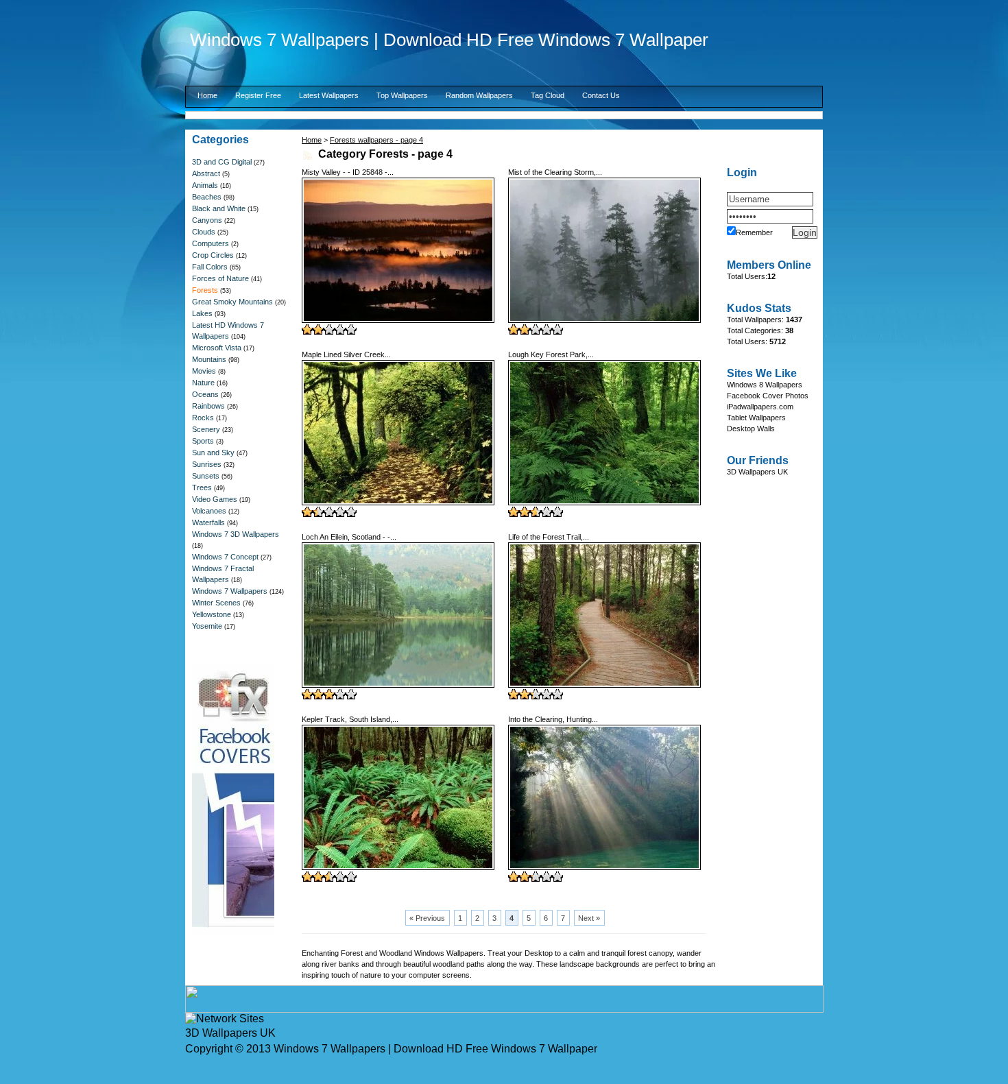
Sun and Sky (213, 452)
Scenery (206, 429)
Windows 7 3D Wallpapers (235, 534)
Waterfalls (208, 522)
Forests (205, 290)
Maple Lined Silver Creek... (346, 354)
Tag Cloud (547, 95)
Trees (202, 487)
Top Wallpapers (402, 95)
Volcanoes (209, 511)
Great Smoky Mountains (232, 302)
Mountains (209, 359)
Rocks (203, 417)
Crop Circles (213, 255)
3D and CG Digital (222, 162)
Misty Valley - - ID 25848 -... (348, 172)
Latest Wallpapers (329, 95)
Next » (589, 918)
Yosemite (207, 626)
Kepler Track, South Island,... (350, 719)
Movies (204, 371)
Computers (210, 243)
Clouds (203, 232)
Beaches (206, 197)
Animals (205, 185)
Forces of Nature (220, 278)
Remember (754, 232)
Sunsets (205, 476)
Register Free (258, 95)
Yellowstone (211, 614)
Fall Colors (210, 267)
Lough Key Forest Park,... (551, 354)
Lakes (202, 313)
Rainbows (208, 406)
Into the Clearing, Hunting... (553, 719)
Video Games (214, 499)
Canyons (207, 220)
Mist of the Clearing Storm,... (555, 172)
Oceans (205, 394)
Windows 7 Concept (225, 557)
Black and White (218, 208)
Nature (203, 382)
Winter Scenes (216, 603)
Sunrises (206, 464)
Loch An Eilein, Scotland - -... (349, 537)
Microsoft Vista (216, 348)
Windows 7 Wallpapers (229, 591)
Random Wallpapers (479, 95)
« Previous (427, 918)
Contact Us (601, 95)
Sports (203, 441)
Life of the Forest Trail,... (548, 537)
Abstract (206, 173)
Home (207, 95)
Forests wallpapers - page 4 (376, 140)
